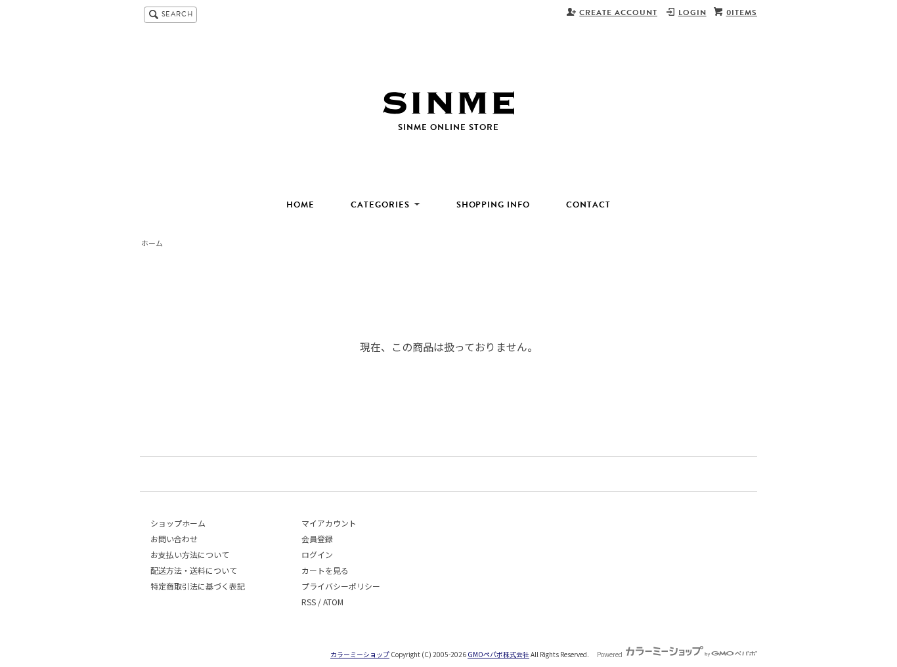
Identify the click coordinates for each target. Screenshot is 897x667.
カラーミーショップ (359, 654)
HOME (300, 204)
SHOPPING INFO (493, 204)
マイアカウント (329, 522)
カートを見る (325, 570)
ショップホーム (178, 522)
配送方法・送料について (193, 570)
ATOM (333, 601)
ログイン (317, 554)
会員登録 (317, 538)
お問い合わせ (174, 538)
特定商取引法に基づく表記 (197, 586)
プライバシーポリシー (340, 586)
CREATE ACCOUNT (618, 12)
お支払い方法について (189, 554)
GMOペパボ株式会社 (498, 654)
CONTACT (588, 204)
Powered (610, 654)
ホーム (152, 243)
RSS (308, 601)
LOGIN (692, 12)
